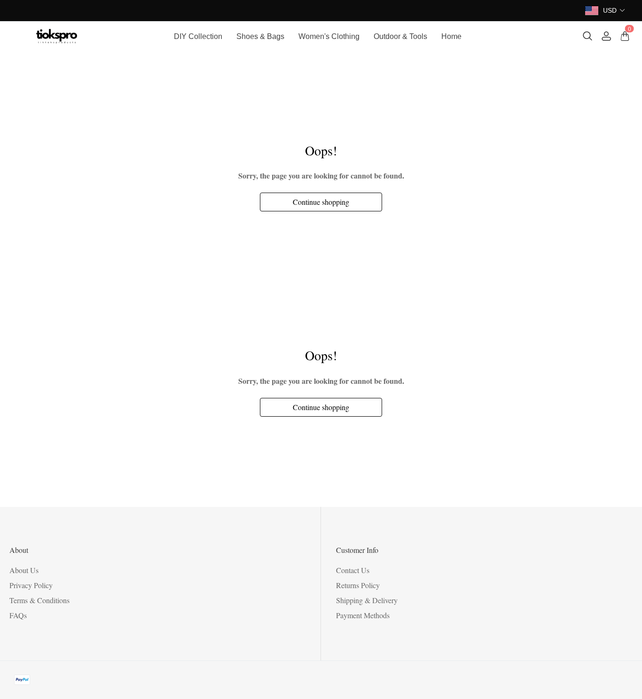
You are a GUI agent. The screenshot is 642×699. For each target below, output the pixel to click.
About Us (24, 570)
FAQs (18, 615)
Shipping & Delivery (367, 600)
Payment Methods (363, 615)
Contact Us (352, 570)
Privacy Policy (31, 585)
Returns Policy (358, 585)
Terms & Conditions (39, 600)
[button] (614, 11)
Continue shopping (321, 202)
